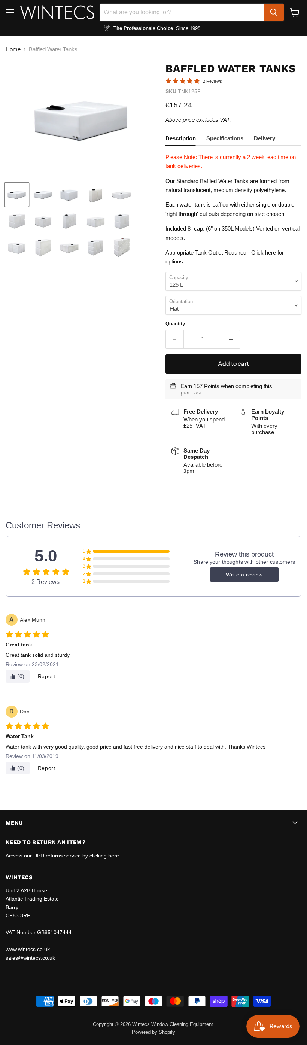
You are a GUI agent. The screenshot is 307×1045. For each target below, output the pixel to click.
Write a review (244, 575)
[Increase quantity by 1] (231, 339)
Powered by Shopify (153, 1032)
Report (46, 676)
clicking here (104, 856)
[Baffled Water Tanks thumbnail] (43, 195)
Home (13, 49)
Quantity (175, 323)
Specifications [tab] (224, 138)
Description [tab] (180, 138)
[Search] (274, 12)
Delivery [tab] (264, 138)
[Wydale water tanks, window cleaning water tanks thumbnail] (17, 195)
